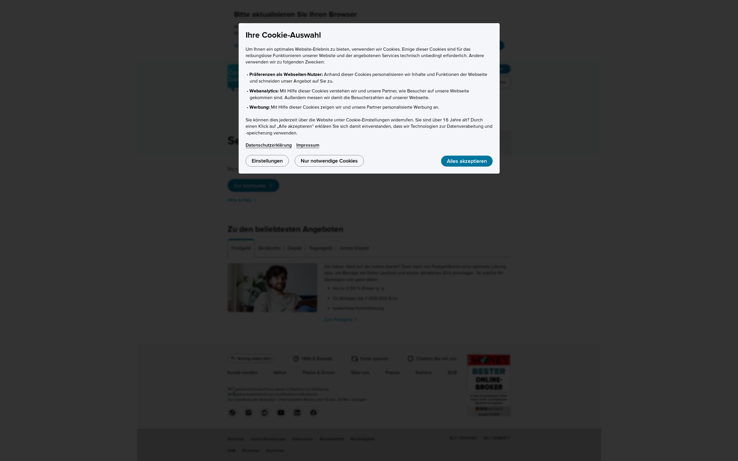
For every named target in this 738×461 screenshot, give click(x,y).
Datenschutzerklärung (269, 144)
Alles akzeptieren (467, 161)
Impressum (307, 144)
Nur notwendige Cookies (329, 161)
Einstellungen (267, 161)
